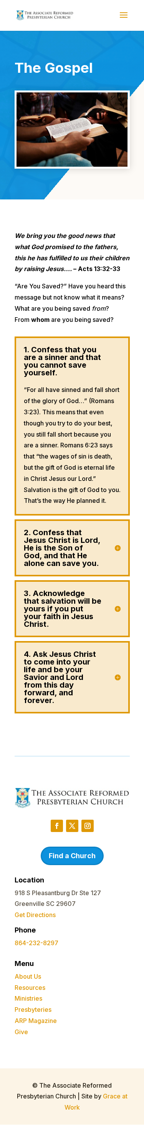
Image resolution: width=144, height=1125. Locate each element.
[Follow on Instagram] (87, 826)
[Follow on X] (72, 826)
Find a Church (72, 856)
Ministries (28, 998)
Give (21, 1032)
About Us (28, 976)
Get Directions (35, 915)
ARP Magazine (36, 1021)
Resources (30, 987)
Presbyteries (33, 1009)
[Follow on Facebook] (57, 826)
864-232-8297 (36, 943)
